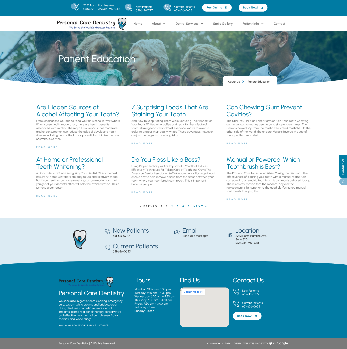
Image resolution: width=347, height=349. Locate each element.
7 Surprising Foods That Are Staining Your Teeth (169, 110)
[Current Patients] (168, 8)
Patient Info (251, 24)
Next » (200, 206)
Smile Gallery (223, 24)
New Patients (144, 6)
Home (138, 24)
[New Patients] (129, 8)
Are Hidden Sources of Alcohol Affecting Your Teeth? (77, 110)
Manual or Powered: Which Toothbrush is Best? (263, 163)
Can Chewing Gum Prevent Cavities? (264, 110)
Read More (47, 147)
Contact (279, 24)
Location (247, 230)
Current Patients (184, 6)
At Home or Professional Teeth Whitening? (69, 163)
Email (190, 230)
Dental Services (187, 24)
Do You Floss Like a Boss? (165, 159)
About (156, 24)
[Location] (230, 235)
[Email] (177, 231)
